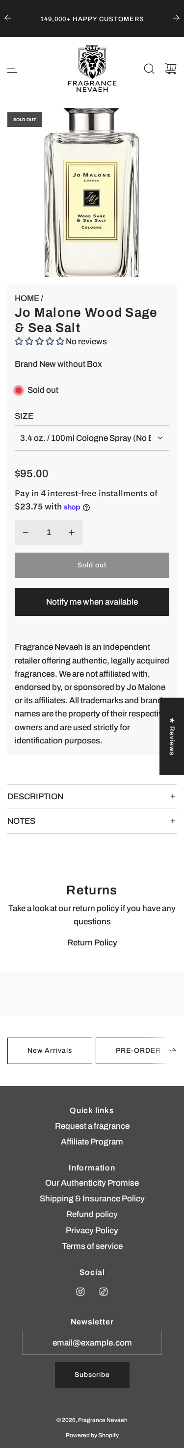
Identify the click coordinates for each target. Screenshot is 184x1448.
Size (24, 416)
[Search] (149, 68)
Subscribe (92, 1374)
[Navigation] (12, 68)
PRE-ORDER (138, 1050)
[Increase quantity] (71, 532)
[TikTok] (103, 1291)
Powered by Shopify (92, 1435)
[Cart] (171, 68)
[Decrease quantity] (25, 532)
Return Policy (92, 942)
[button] (173, 1051)
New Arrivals (49, 1050)
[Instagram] (80, 1291)
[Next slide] (176, 18)
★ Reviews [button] (172, 736)
